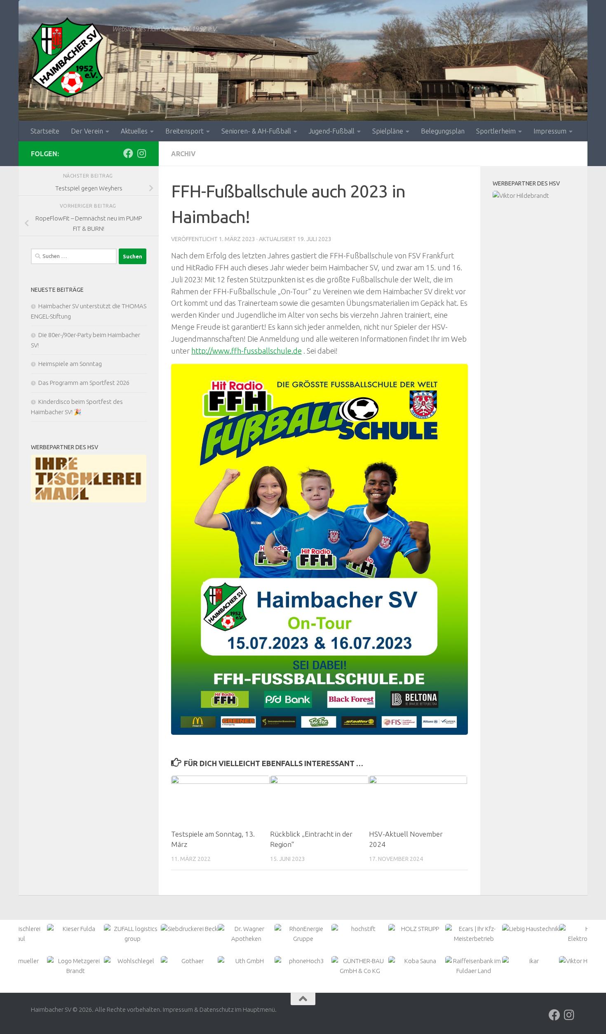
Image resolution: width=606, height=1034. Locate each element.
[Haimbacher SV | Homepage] (67, 57)
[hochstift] (359, 929)
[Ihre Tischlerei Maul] (88, 478)
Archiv (183, 153)
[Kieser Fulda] (75, 929)
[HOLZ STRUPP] (416, 929)
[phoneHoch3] (303, 961)
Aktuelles (134, 131)
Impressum (549, 131)
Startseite (45, 131)
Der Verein (87, 131)
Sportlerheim (496, 131)
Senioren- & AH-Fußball (256, 131)
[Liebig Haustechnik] (530, 929)
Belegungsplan (443, 131)
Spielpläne (387, 131)
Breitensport (184, 131)
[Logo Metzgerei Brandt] (75, 966)
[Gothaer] (189, 961)
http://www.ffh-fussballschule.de (246, 351)
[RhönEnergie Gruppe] (303, 934)
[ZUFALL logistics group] (132, 934)
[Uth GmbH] (246, 961)
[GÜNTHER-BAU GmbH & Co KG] (359, 966)
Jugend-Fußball (332, 131)
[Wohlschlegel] (132, 961)
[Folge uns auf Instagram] (141, 153)
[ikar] (530, 961)
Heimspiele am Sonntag (70, 363)
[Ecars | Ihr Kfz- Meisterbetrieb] (473, 934)
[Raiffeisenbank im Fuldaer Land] (473, 966)
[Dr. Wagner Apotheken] (246, 934)
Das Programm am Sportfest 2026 (83, 382)
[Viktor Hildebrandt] (534, 196)
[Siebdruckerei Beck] (189, 929)
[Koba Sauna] (416, 961)
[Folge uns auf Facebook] (128, 153)
